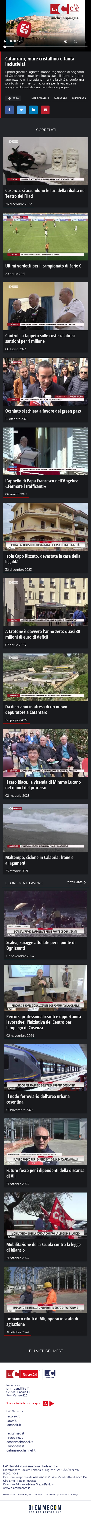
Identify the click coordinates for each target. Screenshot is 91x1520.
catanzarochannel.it (21, 1450)
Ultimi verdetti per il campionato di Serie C (43, 265)
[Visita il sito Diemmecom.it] (45, 1514)
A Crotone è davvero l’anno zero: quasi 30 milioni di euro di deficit (42, 634)
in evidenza (79, 98)
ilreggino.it (15, 1438)
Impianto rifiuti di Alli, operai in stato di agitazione (42, 1321)
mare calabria (40, 98)
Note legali (24, 1494)
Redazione (9, 1494)
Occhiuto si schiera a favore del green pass (43, 411)
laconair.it (14, 1425)
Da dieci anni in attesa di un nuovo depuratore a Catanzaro (36, 709)
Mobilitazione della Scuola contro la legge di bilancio (43, 1247)
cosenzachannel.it (20, 1442)
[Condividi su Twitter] (20, 111)
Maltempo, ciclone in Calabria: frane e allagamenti (39, 860)
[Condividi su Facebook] (8, 111)
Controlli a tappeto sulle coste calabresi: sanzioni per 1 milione (41, 338)
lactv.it (12, 1421)
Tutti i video (75, 882)
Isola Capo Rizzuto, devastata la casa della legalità (42, 559)
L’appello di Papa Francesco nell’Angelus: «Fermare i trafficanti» (41, 483)
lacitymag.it (15, 1433)
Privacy (38, 1494)
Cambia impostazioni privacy (61, 1494)
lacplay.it (13, 1416)
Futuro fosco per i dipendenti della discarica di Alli (45, 1173)
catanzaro (60, 98)
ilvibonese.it (15, 1446)
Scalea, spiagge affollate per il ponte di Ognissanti (41, 945)
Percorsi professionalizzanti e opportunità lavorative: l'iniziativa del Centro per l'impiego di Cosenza (43, 1022)
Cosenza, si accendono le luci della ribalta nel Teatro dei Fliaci (45, 193)
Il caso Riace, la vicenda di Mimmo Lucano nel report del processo (43, 785)
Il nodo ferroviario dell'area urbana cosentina (38, 1099)
